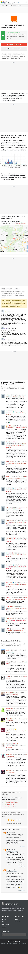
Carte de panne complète (15, 49)
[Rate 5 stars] (19, 820)
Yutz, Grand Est (16, 509)
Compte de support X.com (11, 802)
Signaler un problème (15, 44)
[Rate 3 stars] (14, 820)
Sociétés (8, 5)
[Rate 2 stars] (11, 820)
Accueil (2, 5)
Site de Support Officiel (10, 807)
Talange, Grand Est (19, 478)
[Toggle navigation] (26, 2)
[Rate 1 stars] (8, 820)
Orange (14, 5)
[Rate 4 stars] (16, 820)
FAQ (3, 921)
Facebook (17, 921)
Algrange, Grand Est (17, 396)
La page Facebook (9, 804)
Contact (4, 927)
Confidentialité (5, 924)
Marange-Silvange (21, 223)
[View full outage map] (14, 238)
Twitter (16, 919)
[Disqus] (14, 327)
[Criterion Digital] (14, 941)
